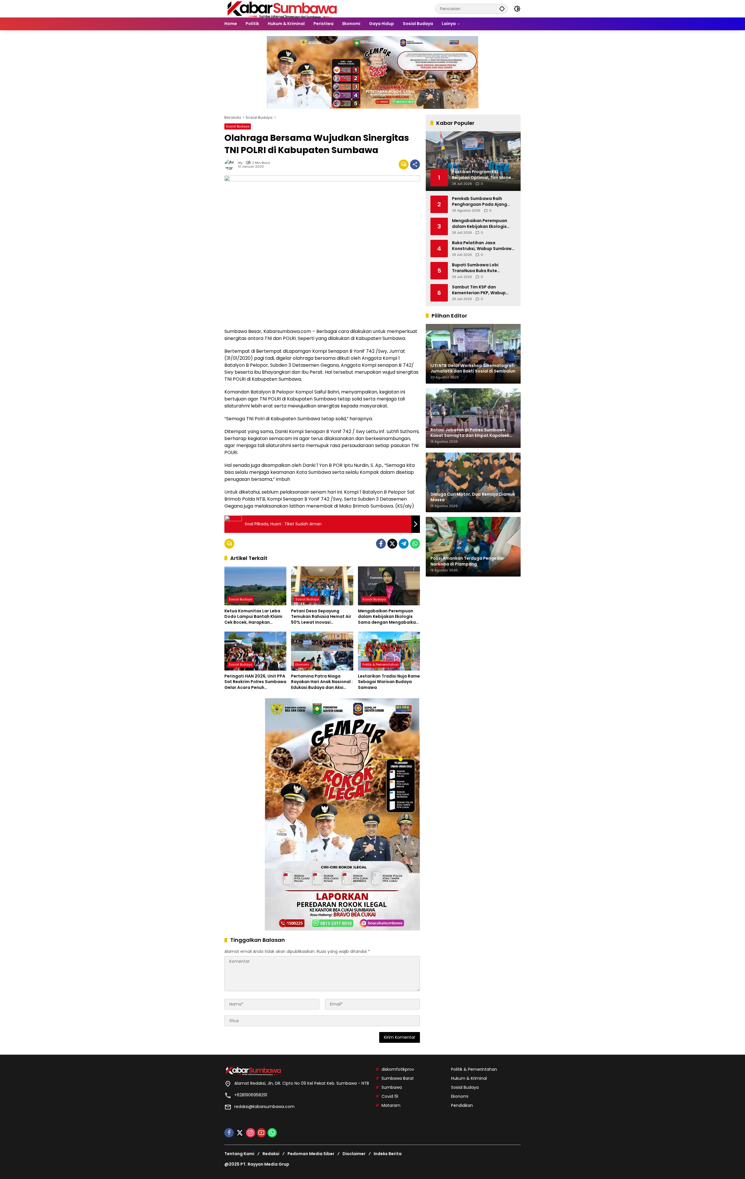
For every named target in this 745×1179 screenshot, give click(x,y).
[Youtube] (261, 1132)
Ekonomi (302, 664)
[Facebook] (381, 544)
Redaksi (270, 1154)
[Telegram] (404, 544)
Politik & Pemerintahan (380, 664)
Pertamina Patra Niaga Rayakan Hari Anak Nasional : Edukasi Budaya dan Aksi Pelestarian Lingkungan (322, 682)
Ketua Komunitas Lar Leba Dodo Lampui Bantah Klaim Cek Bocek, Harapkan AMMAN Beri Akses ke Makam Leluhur (255, 616)
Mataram (391, 1105)
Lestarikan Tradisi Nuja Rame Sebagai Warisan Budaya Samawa (389, 681)
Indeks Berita (388, 1154)
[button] (502, 8)
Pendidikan (462, 1105)
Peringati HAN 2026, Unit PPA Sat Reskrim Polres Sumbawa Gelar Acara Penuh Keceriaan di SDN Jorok (255, 682)
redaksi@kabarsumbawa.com (264, 1106)
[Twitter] (392, 544)
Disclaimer (354, 1154)
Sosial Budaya (237, 126)
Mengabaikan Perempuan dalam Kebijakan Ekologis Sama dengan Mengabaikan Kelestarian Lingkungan (388, 616)
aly (240, 162)
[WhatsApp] (415, 544)
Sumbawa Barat (398, 1078)
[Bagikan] (415, 164)
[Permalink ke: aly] (231, 164)
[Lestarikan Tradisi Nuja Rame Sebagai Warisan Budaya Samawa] (389, 651)
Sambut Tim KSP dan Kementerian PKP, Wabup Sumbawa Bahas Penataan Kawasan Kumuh (481, 290)
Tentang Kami (239, 1154)
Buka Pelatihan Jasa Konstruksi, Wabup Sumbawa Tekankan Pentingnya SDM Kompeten (483, 245)
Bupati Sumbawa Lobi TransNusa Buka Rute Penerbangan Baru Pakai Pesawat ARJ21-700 (478, 268)
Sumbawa (392, 1087)
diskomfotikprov (398, 1069)
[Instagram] (250, 1132)
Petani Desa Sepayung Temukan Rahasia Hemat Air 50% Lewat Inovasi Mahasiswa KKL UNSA (321, 616)
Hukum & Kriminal (469, 1078)
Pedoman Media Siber (311, 1154)
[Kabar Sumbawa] (282, 8)
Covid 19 (390, 1096)
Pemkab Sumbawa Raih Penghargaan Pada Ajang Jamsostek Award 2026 (479, 201)
